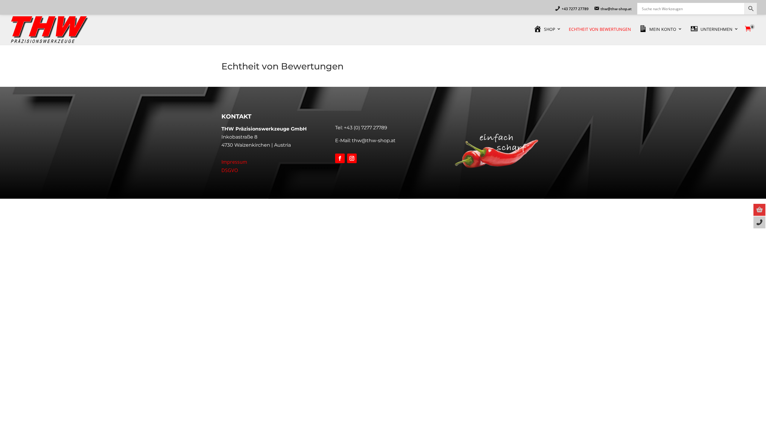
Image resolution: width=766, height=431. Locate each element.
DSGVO (229, 170)
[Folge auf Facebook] (340, 158)
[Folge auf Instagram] (352, 158)
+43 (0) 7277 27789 (365, 127)
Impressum (234, 162)
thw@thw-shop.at (374, 140)
